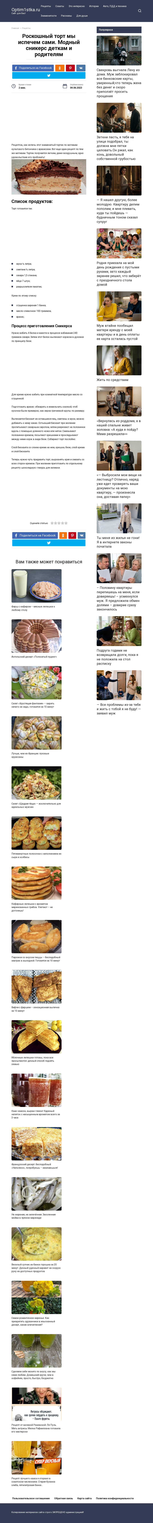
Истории (94, 6)
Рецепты (46, 6)
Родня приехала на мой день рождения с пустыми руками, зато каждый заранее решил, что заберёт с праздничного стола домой (119, 274)
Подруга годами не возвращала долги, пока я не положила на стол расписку (117, 657)
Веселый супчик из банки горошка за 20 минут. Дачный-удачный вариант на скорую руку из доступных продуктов (36, 1268)
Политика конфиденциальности (115, 1498)
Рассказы (66, 15)
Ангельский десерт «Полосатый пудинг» (34, 656)
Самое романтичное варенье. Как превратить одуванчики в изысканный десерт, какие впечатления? (33, 1321)
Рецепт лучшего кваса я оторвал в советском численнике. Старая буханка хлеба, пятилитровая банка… (33, 1482)
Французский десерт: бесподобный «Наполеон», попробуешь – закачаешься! (35, 1166)
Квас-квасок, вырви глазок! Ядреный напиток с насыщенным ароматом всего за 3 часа (36, 1114)
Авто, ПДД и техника (114, 6)
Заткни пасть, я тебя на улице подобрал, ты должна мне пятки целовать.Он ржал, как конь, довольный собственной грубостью (116, 148)
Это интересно (77, 6)
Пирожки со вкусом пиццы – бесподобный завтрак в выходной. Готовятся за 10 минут (36, 959)
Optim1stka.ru (26, 9)
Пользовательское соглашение (31, 1498)
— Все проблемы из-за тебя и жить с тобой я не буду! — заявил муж (119, 709)
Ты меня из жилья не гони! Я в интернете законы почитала (118, 542)
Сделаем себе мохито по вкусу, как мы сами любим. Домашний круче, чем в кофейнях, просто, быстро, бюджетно (34, 1375)
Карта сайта (84, 1498)
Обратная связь (63, 1498)
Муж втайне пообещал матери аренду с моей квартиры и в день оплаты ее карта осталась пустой (118, 332)
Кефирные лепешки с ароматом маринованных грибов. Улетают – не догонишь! (32, 907)
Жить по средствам (112, 380)
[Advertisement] (49, 118)
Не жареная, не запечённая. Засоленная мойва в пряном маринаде (34, 1216)
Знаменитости (48, 15)
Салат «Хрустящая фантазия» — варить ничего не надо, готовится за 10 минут (33, 705)
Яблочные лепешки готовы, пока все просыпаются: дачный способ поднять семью (33, 1061)
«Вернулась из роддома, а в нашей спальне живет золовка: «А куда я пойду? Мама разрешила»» (119, 427)
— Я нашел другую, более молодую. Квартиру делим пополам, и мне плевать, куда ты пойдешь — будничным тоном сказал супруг (118, 211)
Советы (59, 6)
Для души (82, 15)
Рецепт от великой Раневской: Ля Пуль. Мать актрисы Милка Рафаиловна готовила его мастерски (36, 1428)
